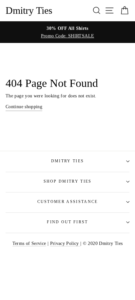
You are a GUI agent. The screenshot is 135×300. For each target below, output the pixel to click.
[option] (67, 32)
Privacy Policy (65, 243)
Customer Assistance (67, 202)
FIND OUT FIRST (67, 222)
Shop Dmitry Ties (68, 181)
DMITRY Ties (67, 161)
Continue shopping (24, 106)
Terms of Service (29, 243)
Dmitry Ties (29, 10)
